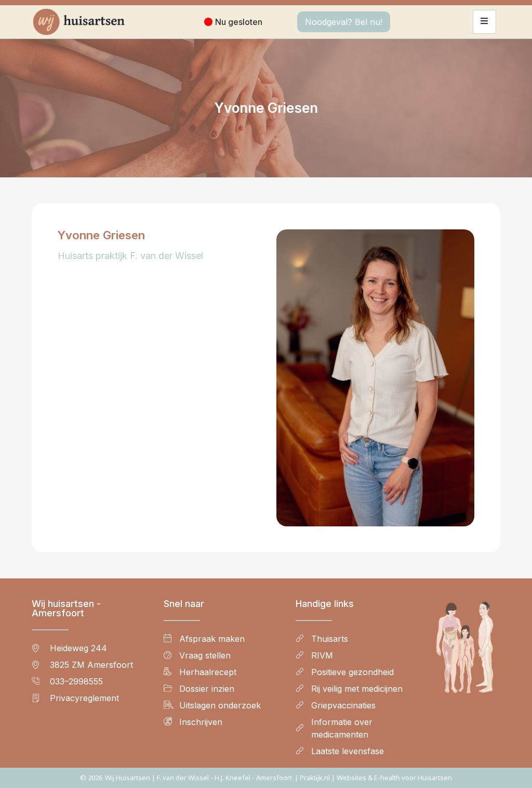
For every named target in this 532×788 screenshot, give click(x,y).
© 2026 (91, 777)
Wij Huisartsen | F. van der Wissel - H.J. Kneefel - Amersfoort (198, 777)
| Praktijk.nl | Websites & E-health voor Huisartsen (373, 777)
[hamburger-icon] (484, 22)
